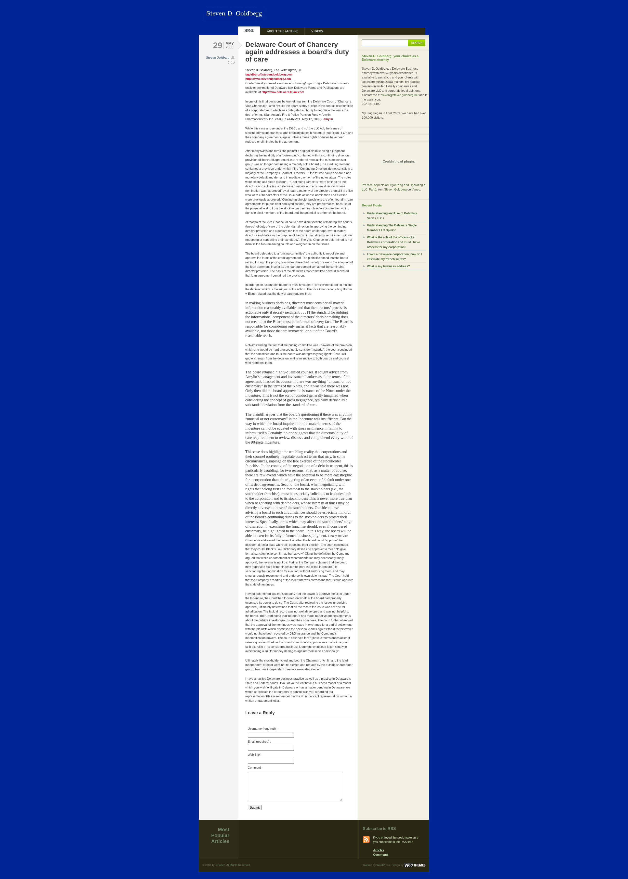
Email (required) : (259, 741)
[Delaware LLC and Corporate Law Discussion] (234, 17)
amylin (328, 119)
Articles (378, 850)
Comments (381, 854)
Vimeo (416, 189)
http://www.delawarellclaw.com (283, 92)
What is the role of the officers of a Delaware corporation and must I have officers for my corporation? (393, 242)
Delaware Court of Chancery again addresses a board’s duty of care (297, 52)
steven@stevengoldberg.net (400, 95)
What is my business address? (388, 266)
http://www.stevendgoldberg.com (268, 79)
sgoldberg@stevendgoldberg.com (269, 74)
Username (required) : (262, 728)
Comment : (255, 767)
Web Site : (254, 754)
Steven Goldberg (217, 57)
